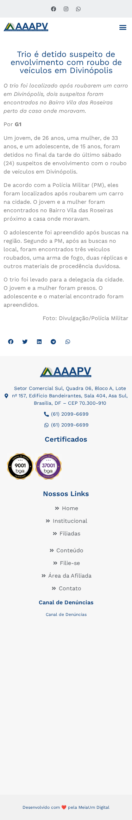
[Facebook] (54, 9)
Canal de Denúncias (66, 602)
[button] (122, 27)
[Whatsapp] (78, 9)
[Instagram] (66, 9)
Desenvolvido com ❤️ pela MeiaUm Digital (66, 807)
